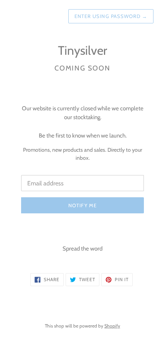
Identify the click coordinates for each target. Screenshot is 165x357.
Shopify (112, 326)
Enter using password (110, 16)
